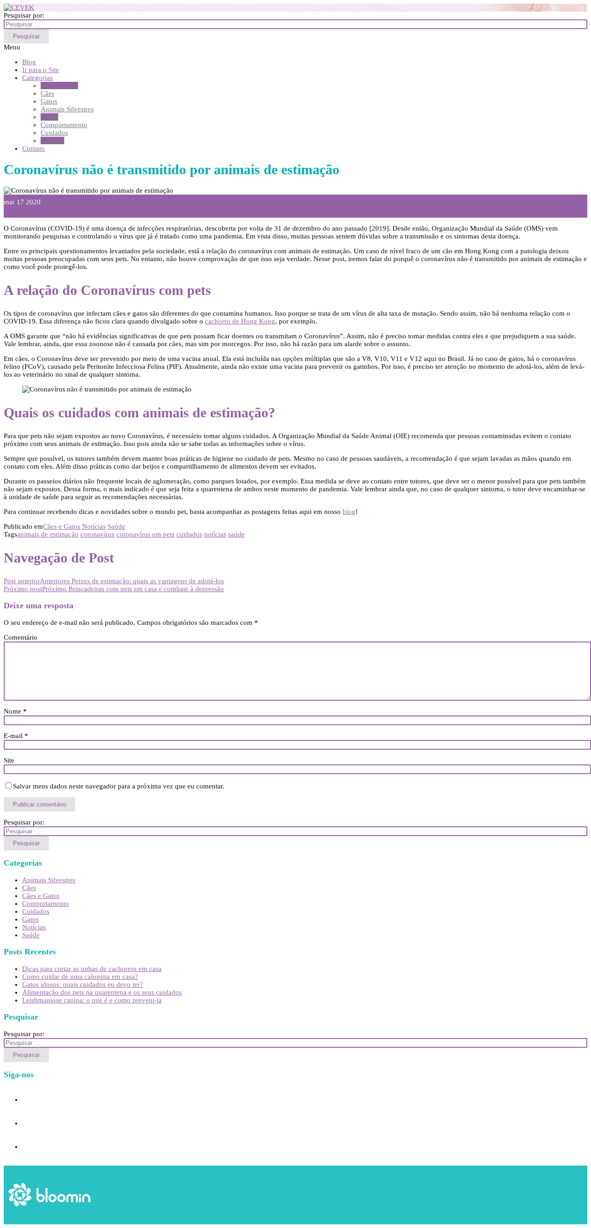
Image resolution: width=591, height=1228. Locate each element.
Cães (47, 93)
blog (349, 511)
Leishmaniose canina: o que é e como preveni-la (92, 1000)
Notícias (52, 140)
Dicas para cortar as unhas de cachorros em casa (92, 968)
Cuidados (54, 132)
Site (9, 760)
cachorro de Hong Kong (240, 321)
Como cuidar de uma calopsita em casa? (80, 976)
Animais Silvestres (67, 109)
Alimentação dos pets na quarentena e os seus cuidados (102, 992)
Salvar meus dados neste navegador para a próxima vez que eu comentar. (118, 786)
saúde (236, 534)
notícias (215, 534)
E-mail (16, 735)
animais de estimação (47, 534)
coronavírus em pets (145, 534)
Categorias (37, 77)
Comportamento (64, 124)
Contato (33, 148)
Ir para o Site (40, 69)
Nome (15, 711)
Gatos (49, 101)
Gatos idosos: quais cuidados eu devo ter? (82, 984)
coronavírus (97, 534)
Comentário (20, 637)
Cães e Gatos (59, 85)
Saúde (49, 117)
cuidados (189, 534)
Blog (29, 62)
